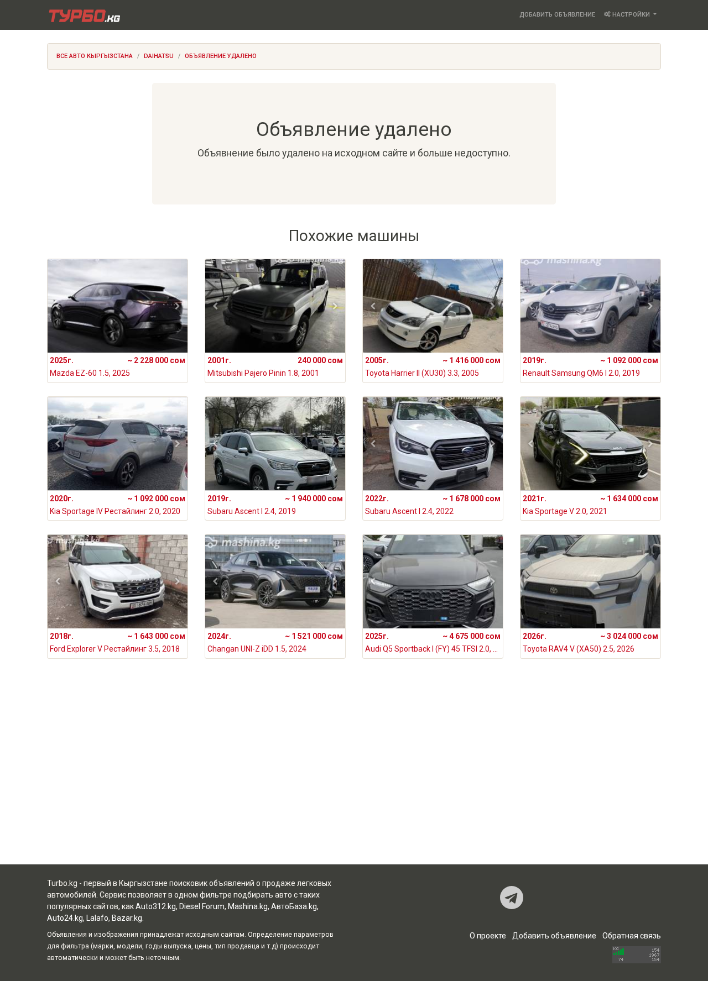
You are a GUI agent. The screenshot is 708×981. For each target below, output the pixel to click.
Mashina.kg (248, 906)
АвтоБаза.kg (294, 906)
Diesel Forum (202, 906)
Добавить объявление (557, 14)
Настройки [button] (631, 14)
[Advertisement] (354, 776)
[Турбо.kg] (83, 15)
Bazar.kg (127, 918)
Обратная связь (631, 935)
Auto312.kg (156, 906)
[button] (57, 306)
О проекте (488, 935)
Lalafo (97, 918)
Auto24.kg (65, 918)
